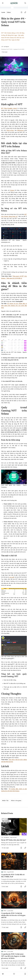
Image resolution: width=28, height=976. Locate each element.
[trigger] (25, 3)
